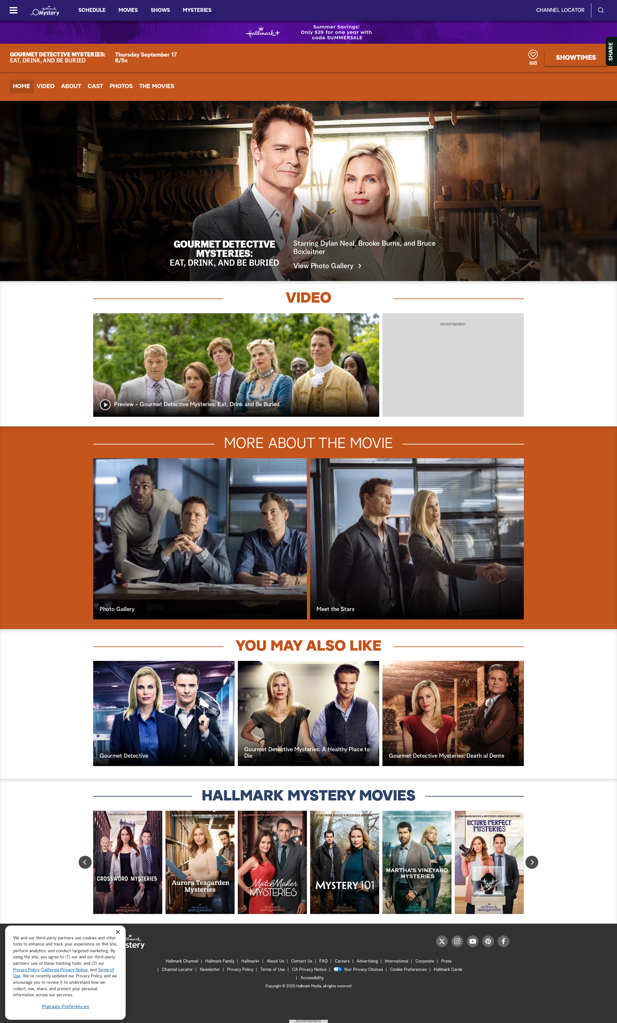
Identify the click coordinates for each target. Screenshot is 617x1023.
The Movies (156, 86)
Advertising (367, 961)
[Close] (118, 932)
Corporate (425, 961)
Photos (121, 86)
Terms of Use (272, 970)
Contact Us (301, 961)
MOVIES (128, 10)
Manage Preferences (65, 1006)
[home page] (44, 10)
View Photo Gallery (323, 266)
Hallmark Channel (182, 961)
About (71, 86)
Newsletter (210, 970)
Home (21, 86)
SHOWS (160, 10)
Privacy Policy (240, 970)
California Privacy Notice (64, 970)
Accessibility (312, 978)
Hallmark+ (250, 961)
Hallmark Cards (448, 970)
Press (446, 961)
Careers (342, 961)
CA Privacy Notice (309, 970)
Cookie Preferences (408, 970)
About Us (275, 961)
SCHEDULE (92, 10)
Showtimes (576, 58)
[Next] (531, 862)
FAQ (323, 961)
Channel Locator (560, 10)
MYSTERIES (197, 10)
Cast (95, 86)
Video (46, 86)
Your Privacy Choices (363, 970)
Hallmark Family (219, 961)
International (396, 961)
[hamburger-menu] (13, 10)
